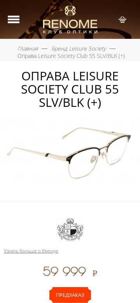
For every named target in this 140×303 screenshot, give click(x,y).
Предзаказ (70, 294)
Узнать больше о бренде (31, 251)
